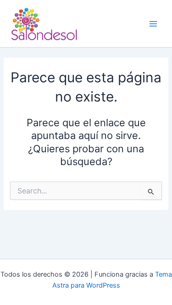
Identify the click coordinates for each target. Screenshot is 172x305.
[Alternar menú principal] (153, 23)
